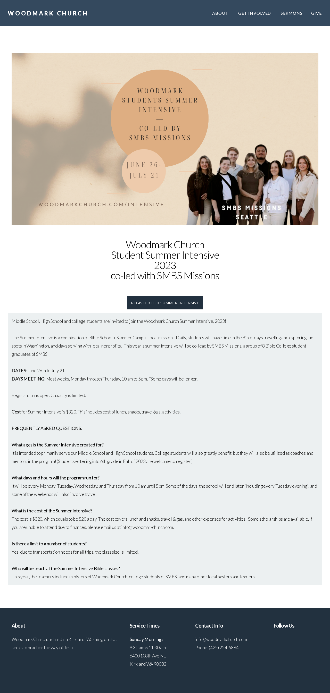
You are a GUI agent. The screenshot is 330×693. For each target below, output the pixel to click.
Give (316, 13)
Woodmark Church (48, 13)
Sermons (291, 13)
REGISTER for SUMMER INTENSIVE (165, 302)
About (220, 13)
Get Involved (255, 13)
